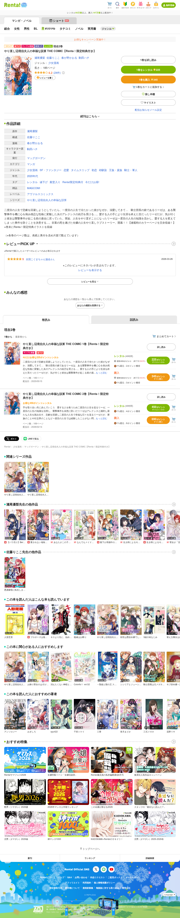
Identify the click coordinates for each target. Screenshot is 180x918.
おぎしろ (31, 731)
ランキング (90, 858)
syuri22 (54, 731)
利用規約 (87, 882)
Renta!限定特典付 (72, 182)
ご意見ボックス (115, 877)
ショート (61, 21)
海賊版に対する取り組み (107, 887)
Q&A (69, 877)
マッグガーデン (36, 158)
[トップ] (12, 5)
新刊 (30, 858)
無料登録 (170, 5)
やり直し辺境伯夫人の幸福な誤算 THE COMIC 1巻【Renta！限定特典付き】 (66, 346)
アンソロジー (10, 731)
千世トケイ (79, 731)
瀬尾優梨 (39, 57)
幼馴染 (103, 170)
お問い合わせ (81, 877)
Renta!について (47, 877)
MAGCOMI (33, 188)
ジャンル (107, 28)
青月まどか (125, 731)
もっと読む (101, 372)
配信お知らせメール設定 (148, 109)
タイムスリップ (80, 170)
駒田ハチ (84, 57)
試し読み (161, 347)
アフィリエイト (72, 882)
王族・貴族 (115, 170)
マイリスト (150, 102)
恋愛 (66, 170)
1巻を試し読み (148, 60)
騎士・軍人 (130, 170)
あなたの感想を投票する (88, 305)
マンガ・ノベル (22, 21)
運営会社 (126, 887)
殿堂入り (55, 182)
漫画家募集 (88, 887)
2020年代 (32, 176)
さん (40, 259)
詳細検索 (150, 858)
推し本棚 (150, 94)
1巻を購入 (148, 79)
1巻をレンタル (148, 69)
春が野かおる (69, 57)
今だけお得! (92, 182)
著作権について (72, 887)
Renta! (7, 446)
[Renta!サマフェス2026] (23, 5)
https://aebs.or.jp (52, 912)
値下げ (44, 182)
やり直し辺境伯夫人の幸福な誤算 (47, 200)
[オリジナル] (48, 28)
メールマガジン (132, 877)
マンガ (31, 164)
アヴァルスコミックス (40, 194)
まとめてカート (165, 336)
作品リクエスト (97, 877)
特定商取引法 (56, 887)
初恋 (94, 170)
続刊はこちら (88, 116)
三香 (99, 731)
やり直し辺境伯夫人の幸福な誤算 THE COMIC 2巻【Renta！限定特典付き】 (66, 396)
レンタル (32, 182)
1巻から (8, 336)
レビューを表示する (90, 270)
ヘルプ (61, 877)
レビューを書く (46, 77)
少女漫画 (53, 63)
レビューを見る (88, 281)
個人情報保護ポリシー (104, 882)
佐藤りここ (53, 57)
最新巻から (21, 336)
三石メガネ (148, 731)
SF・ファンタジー (51, 170)
